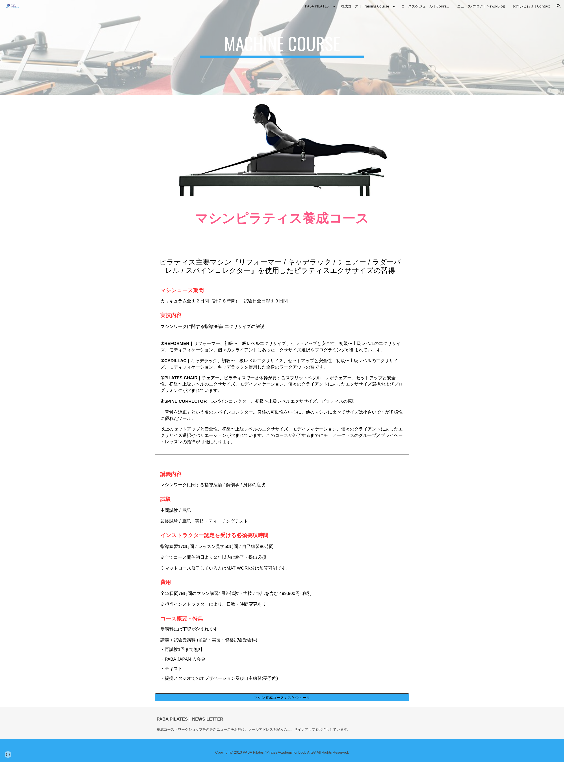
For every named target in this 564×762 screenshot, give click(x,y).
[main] (282, 47)
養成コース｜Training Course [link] (365, 6)
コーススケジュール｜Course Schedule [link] (426, 6)
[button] (558, 6)
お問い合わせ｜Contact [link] (531, 6)
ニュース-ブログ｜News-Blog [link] (481, 6)
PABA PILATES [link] (317, 6)
